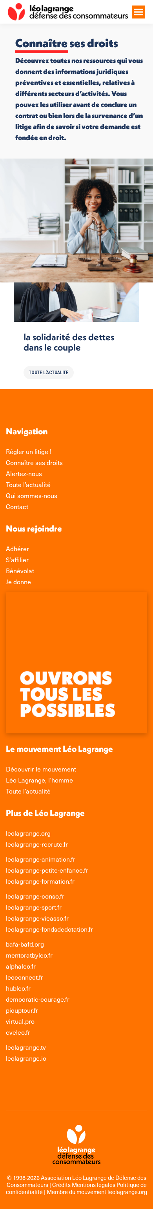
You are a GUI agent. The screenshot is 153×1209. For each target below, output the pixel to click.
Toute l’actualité (28, 791)
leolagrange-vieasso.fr (37, 918)
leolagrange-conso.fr (35, 896)
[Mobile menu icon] (138, 12)
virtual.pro (20, 1021)
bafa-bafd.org (25, 944)
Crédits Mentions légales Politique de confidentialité (76, 1188)
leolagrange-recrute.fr (37, 844)
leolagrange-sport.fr (34, 907)
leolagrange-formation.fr (40, 881)
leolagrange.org (28, 833)
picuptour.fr (22, 1010)
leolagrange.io (26, 1058)
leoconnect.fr (24, 977)
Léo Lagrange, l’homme (39, 779)
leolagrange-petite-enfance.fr (47, 870)
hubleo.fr (18, 988)
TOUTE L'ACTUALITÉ (48, 372)
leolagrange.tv (26, 1047)
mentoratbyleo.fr (29, 955)
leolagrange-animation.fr (40, 859)
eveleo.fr (18, 1032)
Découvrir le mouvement (41, 768)
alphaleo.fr (21, 966)
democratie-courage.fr (37, 999)
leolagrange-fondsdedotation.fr (49, 929)
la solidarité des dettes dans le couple (69, 342)
